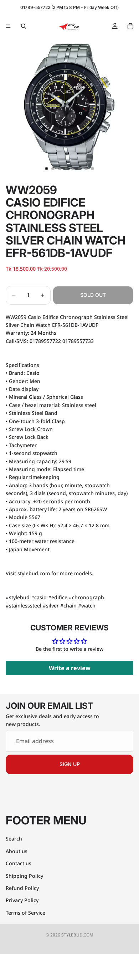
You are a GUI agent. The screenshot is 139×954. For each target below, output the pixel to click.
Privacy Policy (22, 900)
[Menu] (8, 26)
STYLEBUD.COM (77, 935)
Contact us (18, 863)
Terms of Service (25, 912)
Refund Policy (22, 888)
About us (16, 850)
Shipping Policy (24, 875)
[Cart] (130, 26)
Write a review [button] (70, 668)
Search (14, 838)
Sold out (93, 295)
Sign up (70, 764)
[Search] (23, 26)
